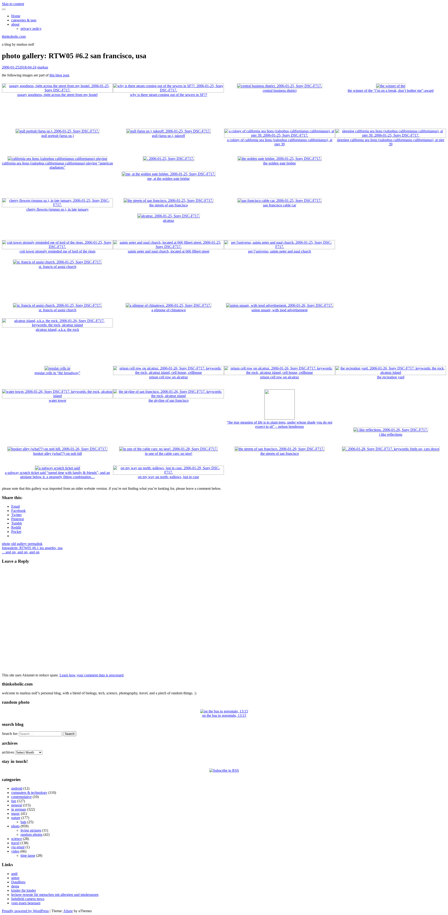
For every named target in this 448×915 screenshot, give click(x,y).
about (15, 24)
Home (15, 16)
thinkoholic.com (14, 36)
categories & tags (23, 20)
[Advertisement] (224, 114)
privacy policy (31, 29)
